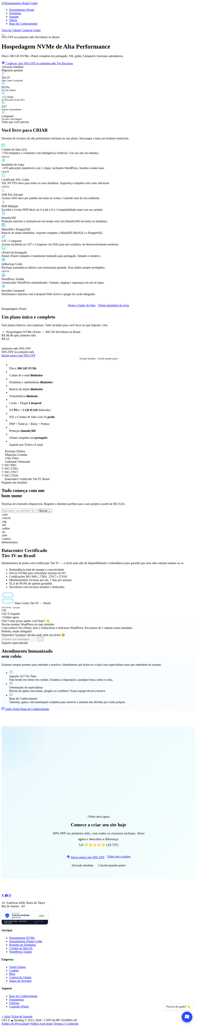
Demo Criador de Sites (82, 305)
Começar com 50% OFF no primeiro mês (31, 63)
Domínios (15, 13)
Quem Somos (17, 967)
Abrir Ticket (13, 709)
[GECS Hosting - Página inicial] (20, 3)
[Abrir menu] (3, 34)
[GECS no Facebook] (6, 895)
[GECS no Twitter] (3, 895)
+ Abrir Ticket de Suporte (17, 1016)
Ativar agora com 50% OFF (87, 857)
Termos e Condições (66, 1023)
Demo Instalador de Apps (113, 305)
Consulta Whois (19, 1006)
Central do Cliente (20, 977)
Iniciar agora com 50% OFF (19, 355)
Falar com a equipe (118, 856)
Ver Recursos (65, 63)
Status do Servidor (20, 980)
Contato (14, 970)
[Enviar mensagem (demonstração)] (41, 639)
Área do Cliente (11, 30)
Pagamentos (16, 999)
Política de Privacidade (15, 1023)
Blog (12, 974)
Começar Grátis (31, 30)
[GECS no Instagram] (9, 895)
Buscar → (45, 510)
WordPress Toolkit (20, 951)
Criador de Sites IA (21, 948)
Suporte (14, 16)
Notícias (14, 1003)
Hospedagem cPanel (21, 9)
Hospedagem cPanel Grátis (25, 941)
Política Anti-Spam (41, 1023)
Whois (13, 20)
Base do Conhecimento (23, 23)
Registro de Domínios (22, 944)
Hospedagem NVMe (22, 937)
